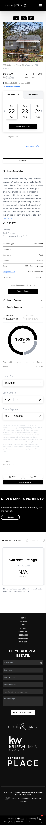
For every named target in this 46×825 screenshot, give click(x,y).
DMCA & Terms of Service (25, 822)
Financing (23, 632)
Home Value (23, 635)
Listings (23, 621)
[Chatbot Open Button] (39, 818)
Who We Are (23, 639)
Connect (23, 642)
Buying (23, 625)
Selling (23, 628)
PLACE (28, 795)
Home (23, 618)
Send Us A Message (23, 713)
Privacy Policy (8, 822)
